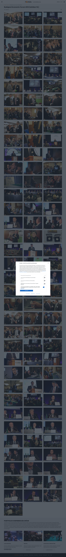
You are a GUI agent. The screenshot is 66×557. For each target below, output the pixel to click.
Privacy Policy (38, 293)
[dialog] (33, 278)
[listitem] (33, 275)
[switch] (44, 277)
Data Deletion (28, 293)
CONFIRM (26, 290)
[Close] (48, 263)
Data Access (33, 293)
